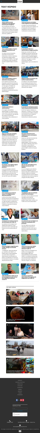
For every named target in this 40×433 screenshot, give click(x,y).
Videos (23, 244)
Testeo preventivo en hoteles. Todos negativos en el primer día (30, 23)
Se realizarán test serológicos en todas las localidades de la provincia (30, 222)
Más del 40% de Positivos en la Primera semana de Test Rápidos (29, 166)
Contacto (20, 380)
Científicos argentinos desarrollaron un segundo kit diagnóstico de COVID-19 (29, 277)
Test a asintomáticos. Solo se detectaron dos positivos (9, 79)
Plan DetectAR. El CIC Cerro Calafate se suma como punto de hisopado (29, 135)
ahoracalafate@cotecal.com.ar (20, 426)
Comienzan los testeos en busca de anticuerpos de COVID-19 (10, 221)
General (20, 389)
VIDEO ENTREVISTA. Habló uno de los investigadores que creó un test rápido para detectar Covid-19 (10, 277)
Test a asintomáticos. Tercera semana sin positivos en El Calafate (9, 50)
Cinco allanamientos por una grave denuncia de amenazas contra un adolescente (15, 353)
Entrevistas (5, 273)
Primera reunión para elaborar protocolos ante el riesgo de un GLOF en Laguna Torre (16, 302)
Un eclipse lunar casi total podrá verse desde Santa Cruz (16, 320)
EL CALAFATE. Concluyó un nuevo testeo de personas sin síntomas (30, 107)
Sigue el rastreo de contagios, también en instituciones (9, 134)
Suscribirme (20, 410)
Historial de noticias (20, 382)
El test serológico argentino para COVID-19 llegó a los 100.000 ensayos (10, 247)
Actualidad (20, 385)
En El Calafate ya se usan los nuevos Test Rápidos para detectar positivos (9, 194)
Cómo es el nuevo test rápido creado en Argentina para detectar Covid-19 (29, 247)
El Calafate (5, 20)
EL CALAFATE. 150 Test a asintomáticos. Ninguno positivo (30, 49)
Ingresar (20, 394)
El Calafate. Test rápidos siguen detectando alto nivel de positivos (10, 166)
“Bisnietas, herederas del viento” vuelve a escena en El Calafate (16, 337)
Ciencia (4, 244)
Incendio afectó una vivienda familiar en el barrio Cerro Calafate (15, 371)
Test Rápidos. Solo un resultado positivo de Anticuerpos (29, 193)
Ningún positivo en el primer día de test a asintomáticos (29, 79)
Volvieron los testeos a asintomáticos (7, 107)
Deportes (20, 391)
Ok (20, 431)
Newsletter (17, 405)
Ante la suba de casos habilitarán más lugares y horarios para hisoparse (8, 23)
